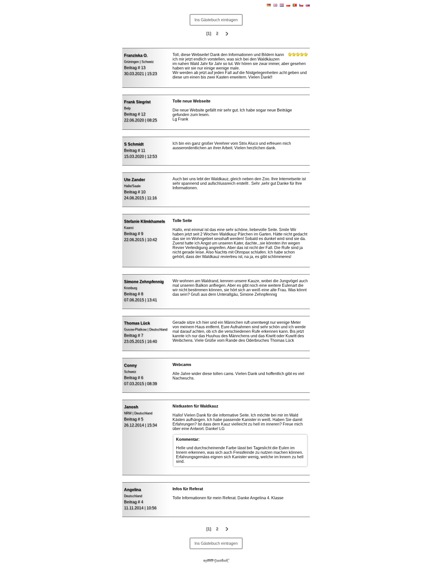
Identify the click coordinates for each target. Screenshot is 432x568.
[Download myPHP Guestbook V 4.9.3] (216, 562)
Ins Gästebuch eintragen (216, 20)
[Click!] (288, 5)
